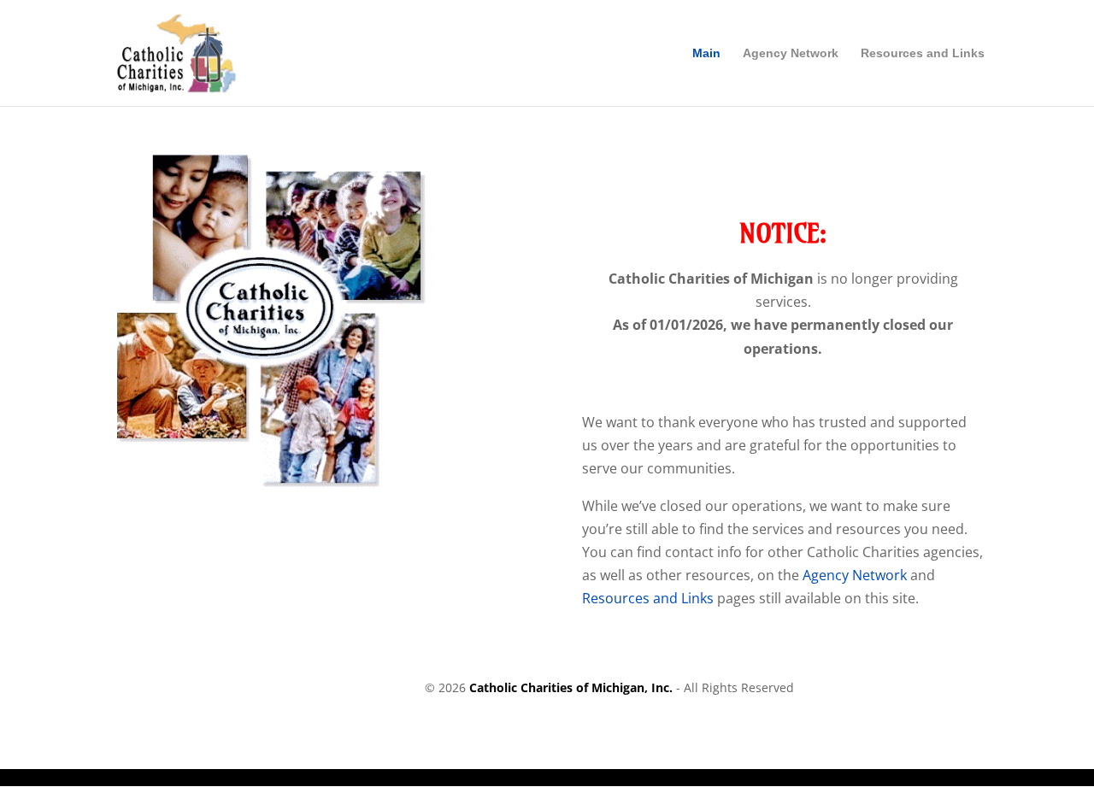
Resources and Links (923, 53)
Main (706, 53)
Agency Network (790, 53)
